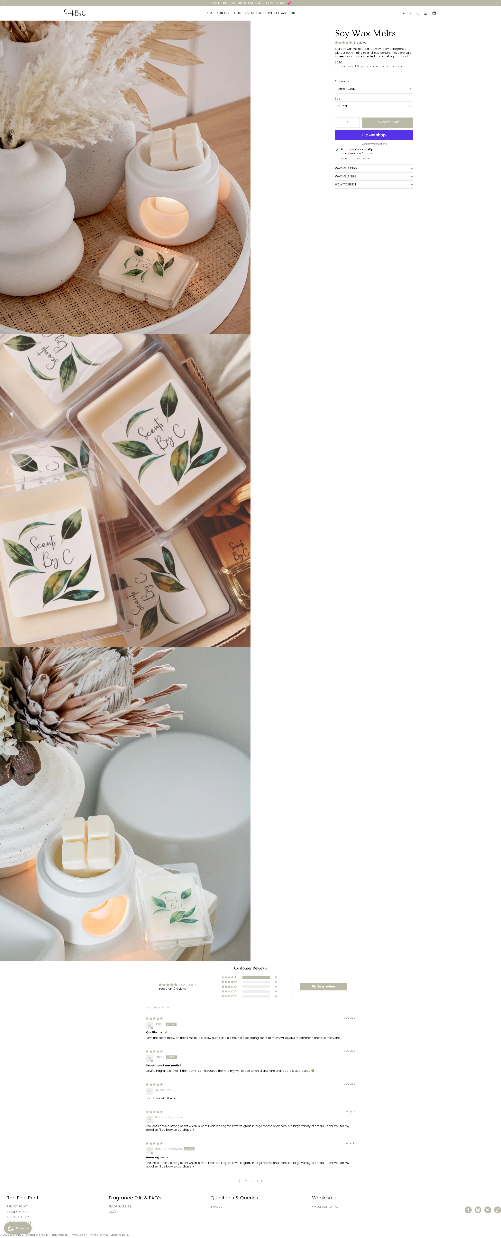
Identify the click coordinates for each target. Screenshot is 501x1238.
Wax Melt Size (345, 176)
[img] (154, 1018)
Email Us (216, 1207)
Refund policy (60, 1234)
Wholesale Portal (325, 1207)
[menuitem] (209, 13)
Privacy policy (79, 1234)
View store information (355, 158)
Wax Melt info (346, 168)
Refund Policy (17, 1212)
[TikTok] (497, 1209)
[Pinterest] (487, 1209)
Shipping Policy (18, 1217)
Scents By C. (17, 1234)
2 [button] (246, 1181)
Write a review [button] (324, 986)
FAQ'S (112, 1212)
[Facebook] (468, 1209)
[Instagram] (478, 1209)
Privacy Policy (17, 1206)
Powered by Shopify (36, 1234)
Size (337, 98)
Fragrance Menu (120, 1206)
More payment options (374, 144)
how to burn (345, 184)
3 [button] (252, 1181)
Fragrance (342, 81)
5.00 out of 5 (187, 985)
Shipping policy (120, 1234)
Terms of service (98, 1234)
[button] (344, 43)
